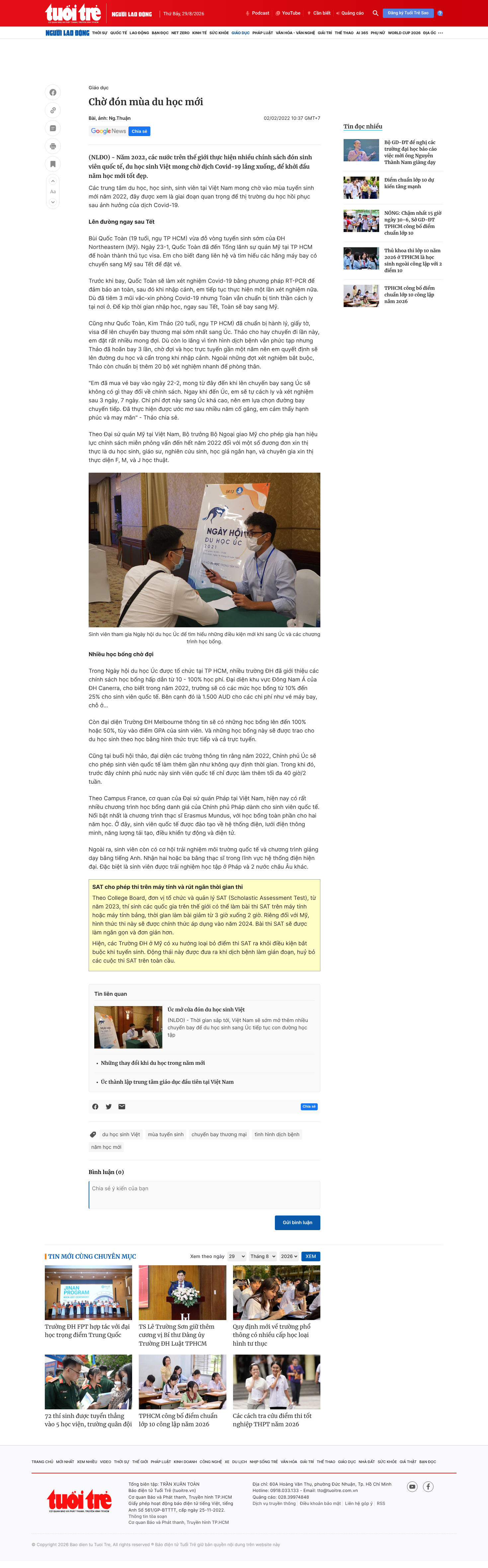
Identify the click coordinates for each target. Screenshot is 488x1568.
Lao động (139, 33)
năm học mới (106, 1147)
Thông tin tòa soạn (147, 1516)
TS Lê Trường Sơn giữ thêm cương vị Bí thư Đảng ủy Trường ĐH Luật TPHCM (176, 1335)
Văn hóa (289, 1461)
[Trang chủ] (67, 33)
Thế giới (140, 1461)
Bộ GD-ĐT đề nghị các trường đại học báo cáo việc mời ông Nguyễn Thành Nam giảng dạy (410, 152)
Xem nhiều (87, 1461)
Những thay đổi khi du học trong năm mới (153, 1063)
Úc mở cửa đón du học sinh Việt (206, 1010)
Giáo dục (241, 33)
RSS (381, 1503)
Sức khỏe (219, 33)
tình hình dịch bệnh (277, 1134)
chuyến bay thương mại (219, 1134)
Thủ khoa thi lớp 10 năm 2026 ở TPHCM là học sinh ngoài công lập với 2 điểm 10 (413, 261)
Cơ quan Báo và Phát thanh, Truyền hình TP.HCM (178, 1522)
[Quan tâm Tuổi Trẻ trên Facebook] (428, 1486)
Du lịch (239, 1461)
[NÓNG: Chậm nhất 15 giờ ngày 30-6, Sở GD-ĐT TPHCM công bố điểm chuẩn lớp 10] (361, 221)
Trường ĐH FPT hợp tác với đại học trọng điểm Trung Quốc (87, 1331)
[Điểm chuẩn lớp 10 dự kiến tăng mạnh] (361, 188)
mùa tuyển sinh (166, 1134)
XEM (311, 1256)
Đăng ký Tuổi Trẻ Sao (408, 13)
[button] (53, 181)
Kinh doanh (185, 1461)
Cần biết (322, 13)
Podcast (260, 13)
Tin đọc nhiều (363, 126)
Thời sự (100, 33)
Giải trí (325, 33)
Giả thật (408, 1461)
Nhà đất (367, 1461)
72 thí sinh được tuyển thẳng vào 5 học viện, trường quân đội (88, 1420)
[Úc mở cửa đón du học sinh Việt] (128, 1027)
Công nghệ (211, 1461)
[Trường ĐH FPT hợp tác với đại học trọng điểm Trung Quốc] (88, 1292)
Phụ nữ (378, 33)
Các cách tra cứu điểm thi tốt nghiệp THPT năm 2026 (272, 1420)
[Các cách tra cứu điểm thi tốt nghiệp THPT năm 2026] (276, 1382)
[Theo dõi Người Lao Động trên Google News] (108, 131)
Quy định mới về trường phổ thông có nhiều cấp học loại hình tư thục (272, 1335)
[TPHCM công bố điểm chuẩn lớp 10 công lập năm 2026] (361, 296)
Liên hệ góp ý (359, 1503)
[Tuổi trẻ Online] (80, 1501)
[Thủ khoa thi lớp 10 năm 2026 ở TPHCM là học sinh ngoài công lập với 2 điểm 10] (361, 258)
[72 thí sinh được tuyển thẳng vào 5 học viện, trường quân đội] (88, 1382)
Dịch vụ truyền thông (274, 1503)
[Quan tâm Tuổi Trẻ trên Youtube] (412, 1486)
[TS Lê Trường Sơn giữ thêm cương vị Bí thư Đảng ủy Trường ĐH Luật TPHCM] (182, 1292)
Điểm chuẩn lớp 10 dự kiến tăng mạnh (409, 183)
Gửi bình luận (297, 1222)
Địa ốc (429, 33)
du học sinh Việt (121, 1134)
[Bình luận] (53, 129)
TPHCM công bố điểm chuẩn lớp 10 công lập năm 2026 (409, 294)
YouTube (291, 13)
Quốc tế (118, 33)
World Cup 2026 (404, 33)
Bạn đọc (160, 33)
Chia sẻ (139, 131)
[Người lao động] (132, 13)
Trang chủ (42, 1461)
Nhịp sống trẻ (264, 1461)
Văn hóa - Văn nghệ (295, 33)
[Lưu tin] (53, 165)
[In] (53, 147)
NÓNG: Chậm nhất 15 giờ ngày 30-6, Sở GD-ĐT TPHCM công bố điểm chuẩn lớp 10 (412, 223)
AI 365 (362, 33)
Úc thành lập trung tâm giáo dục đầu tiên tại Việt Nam (167, 1082)
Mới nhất (65, 1461)
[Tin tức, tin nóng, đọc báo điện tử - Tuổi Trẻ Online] (78, 13)
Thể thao (344, 33)
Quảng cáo (353, 13)
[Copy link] (53, 111)
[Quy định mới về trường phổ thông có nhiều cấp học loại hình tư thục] (276, 1292)
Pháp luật (262, 33)
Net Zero (180, 33)
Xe (227, 1461)
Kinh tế (199, 33)
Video (105, 1461)
